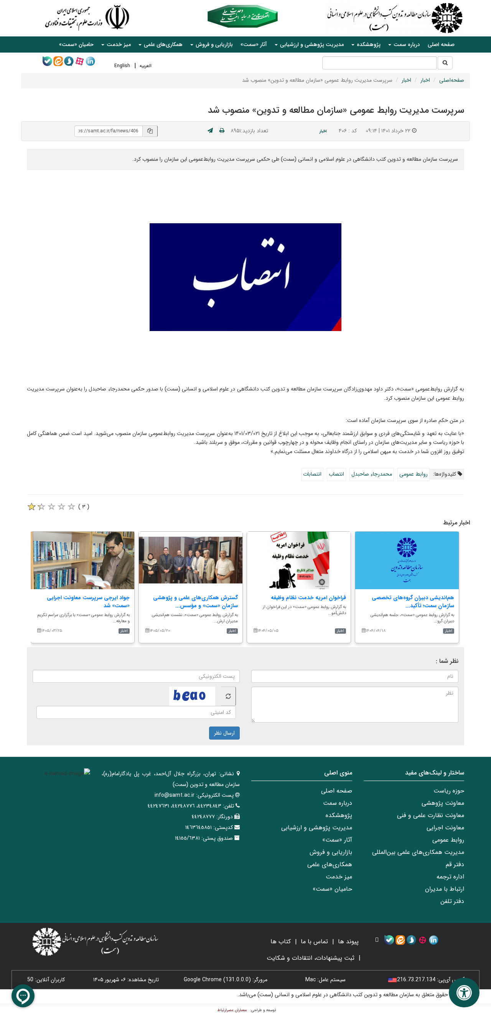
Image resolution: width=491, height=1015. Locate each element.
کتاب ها (280, 941)
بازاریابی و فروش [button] (213, 44)
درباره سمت (337, 803)
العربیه (146, 65)
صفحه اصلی (441, 44)
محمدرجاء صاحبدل (371, 474)
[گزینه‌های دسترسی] (464, 992)
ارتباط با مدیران (444, 889)
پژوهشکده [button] (368, 44)
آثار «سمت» (254, 44)
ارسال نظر (224, 733)
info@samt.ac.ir (174, 795)
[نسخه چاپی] (222, 131)
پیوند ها (348, 941)
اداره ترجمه (450, 877)
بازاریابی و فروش (331, 852)
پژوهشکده (339, 815)
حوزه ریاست (448, 791)
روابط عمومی (413, 474)
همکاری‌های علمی (329, 864)
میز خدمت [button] (118, 44)
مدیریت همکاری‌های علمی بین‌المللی (418, 852)
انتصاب (336, 474)
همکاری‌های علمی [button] (162, 44)
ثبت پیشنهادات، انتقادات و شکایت (310, 958)
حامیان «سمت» (76, 44)
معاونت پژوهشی (443, 803)
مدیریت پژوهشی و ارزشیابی (316, 827)
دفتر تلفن (452, 901)
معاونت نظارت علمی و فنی (430, 815)
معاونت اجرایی (445, 827)
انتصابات (312, 474)
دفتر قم (455, 864)
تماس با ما (314, 941)
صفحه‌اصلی (451, 80)
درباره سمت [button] (406, 44)
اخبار (425, 80)
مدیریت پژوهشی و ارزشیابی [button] (311, 44)
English (122, 65)
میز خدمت (339, 877)
